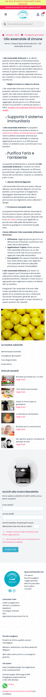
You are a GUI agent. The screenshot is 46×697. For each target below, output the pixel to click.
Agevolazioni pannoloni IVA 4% (15, 616)
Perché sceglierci (31, 578)
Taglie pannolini (31, 581)
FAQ (4, 613)
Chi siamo (28, 575)
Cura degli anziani (8, 360)
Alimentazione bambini (11, 351)
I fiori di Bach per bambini (27, 389)
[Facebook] (10, 590)
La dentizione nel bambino (27, 414)
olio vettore (12, 219)
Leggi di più (20, 379)
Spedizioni (6, 608)
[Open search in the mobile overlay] (23, 24)
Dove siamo (29, 586)
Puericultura (6, 364)
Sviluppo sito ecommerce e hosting (17, 691)
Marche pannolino (32, 583)
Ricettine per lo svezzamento (28, 426)
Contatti (28, 589)
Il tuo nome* (7, 505)
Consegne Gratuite (10, 611)
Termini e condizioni (11, 605)
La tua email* (8, 514)
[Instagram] (14, 590)
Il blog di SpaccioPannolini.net (24, 43)
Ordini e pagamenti (10, 603)
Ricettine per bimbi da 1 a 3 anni (29, 377)
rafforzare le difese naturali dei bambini (19, 133)
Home (7, 43)
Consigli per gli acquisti (34, 35)
